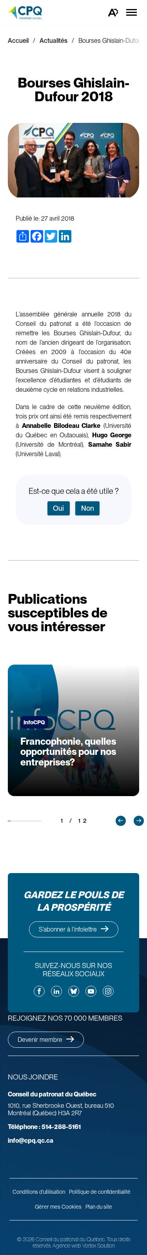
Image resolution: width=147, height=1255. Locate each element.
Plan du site (98, 1207)
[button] (121, 821)
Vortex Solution (98, 1245)
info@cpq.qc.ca (30, 1140)
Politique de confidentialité (100, 1192)
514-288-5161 (44, 1127)
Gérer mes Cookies (58, 1207)
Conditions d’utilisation (39, 1192)
